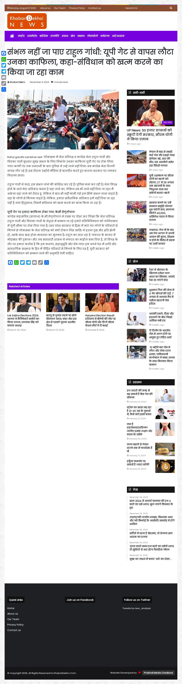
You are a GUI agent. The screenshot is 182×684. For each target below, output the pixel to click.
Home (10, 608)
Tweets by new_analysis (136, 608)
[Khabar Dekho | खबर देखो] (27, 21)
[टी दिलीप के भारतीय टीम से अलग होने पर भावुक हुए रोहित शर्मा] (136, 335)
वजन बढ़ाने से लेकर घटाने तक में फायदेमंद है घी (139, 448)
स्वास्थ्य (81, 36)
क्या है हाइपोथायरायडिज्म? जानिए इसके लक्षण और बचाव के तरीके (139, 429)
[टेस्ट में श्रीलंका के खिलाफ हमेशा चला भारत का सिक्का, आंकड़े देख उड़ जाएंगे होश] (136, 274)
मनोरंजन (104, 36)
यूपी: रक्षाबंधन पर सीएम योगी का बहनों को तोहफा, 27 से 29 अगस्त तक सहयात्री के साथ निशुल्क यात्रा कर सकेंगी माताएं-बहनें (161, 184)
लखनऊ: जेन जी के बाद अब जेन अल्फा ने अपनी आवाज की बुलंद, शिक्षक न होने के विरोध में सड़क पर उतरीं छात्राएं (162, 236)
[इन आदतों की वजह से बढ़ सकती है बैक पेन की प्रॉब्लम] (165, 395)
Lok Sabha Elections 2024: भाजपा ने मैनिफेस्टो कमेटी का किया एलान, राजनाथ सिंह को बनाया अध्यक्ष (23, 320)
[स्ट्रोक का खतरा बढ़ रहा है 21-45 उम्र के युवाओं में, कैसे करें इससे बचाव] (165, 412)
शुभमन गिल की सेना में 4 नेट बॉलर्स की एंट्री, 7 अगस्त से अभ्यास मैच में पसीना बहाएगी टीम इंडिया (161, 297)
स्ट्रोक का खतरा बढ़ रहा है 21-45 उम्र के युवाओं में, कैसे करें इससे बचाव (139, 411)
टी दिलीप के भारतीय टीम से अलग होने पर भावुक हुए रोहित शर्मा (160, 334)
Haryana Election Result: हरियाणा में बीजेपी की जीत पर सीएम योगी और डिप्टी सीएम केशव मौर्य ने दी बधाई (100, 320)
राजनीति (54, 36)
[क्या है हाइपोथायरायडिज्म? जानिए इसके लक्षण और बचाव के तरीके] (165, 429)
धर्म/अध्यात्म (118, 36)
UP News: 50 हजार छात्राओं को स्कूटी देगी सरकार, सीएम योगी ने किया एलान (149, 134)
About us (45, 8)
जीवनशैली (92, 36)
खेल (73, 36)
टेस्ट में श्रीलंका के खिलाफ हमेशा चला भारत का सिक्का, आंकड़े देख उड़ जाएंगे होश (162, 275)
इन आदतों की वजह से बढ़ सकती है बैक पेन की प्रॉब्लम (139, 394)
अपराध (64, 36)
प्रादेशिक (44, 36)
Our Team (60, 8)
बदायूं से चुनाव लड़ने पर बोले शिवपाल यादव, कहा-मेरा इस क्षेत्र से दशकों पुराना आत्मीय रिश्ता (61, 320)
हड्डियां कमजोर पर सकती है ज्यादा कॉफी (138, 463)
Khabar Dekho (17, 82)
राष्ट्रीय (21, 36)
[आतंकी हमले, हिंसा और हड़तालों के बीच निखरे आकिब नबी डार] (136, 318)
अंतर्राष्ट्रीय (32, 36)
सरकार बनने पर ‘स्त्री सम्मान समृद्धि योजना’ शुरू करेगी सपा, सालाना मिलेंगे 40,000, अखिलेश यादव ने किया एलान (161, 211)
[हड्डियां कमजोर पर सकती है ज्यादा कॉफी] (165, 466)
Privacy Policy (77, 8)
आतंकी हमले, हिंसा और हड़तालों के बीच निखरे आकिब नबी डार (161, 317)
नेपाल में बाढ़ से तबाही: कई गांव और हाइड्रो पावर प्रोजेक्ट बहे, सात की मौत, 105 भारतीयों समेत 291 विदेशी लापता (162, 158)
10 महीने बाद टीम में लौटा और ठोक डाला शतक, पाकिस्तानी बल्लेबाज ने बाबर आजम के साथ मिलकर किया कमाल (162, 356)
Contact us (94, 8)
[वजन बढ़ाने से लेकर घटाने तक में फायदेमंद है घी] (165, 449)
